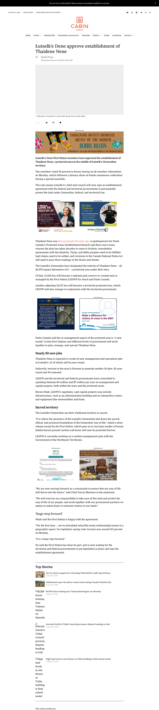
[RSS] (145, 12)
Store (106, 35)
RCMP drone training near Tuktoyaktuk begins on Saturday (73, 591)
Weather (86, 35)
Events (96, 35)
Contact (127, 35)
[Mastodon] (136, 12)
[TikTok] (132, 12)
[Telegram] (141, 12)
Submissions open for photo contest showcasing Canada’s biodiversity (78, 582)
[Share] (46, 122)
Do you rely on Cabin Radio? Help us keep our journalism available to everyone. (79, 3)
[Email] (53, 122)
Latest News (28, 12)
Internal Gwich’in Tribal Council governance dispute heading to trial (78, 624)
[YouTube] (127, 12)
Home (27, 35)
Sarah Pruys (47, 57)
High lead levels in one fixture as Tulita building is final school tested (78, 659)
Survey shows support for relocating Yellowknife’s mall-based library (78, 573)
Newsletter (49, 35)
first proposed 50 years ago (73, 241)
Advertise (116, 35)
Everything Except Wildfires (48, 12)
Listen (36, 35)
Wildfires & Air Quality (68, 35)
